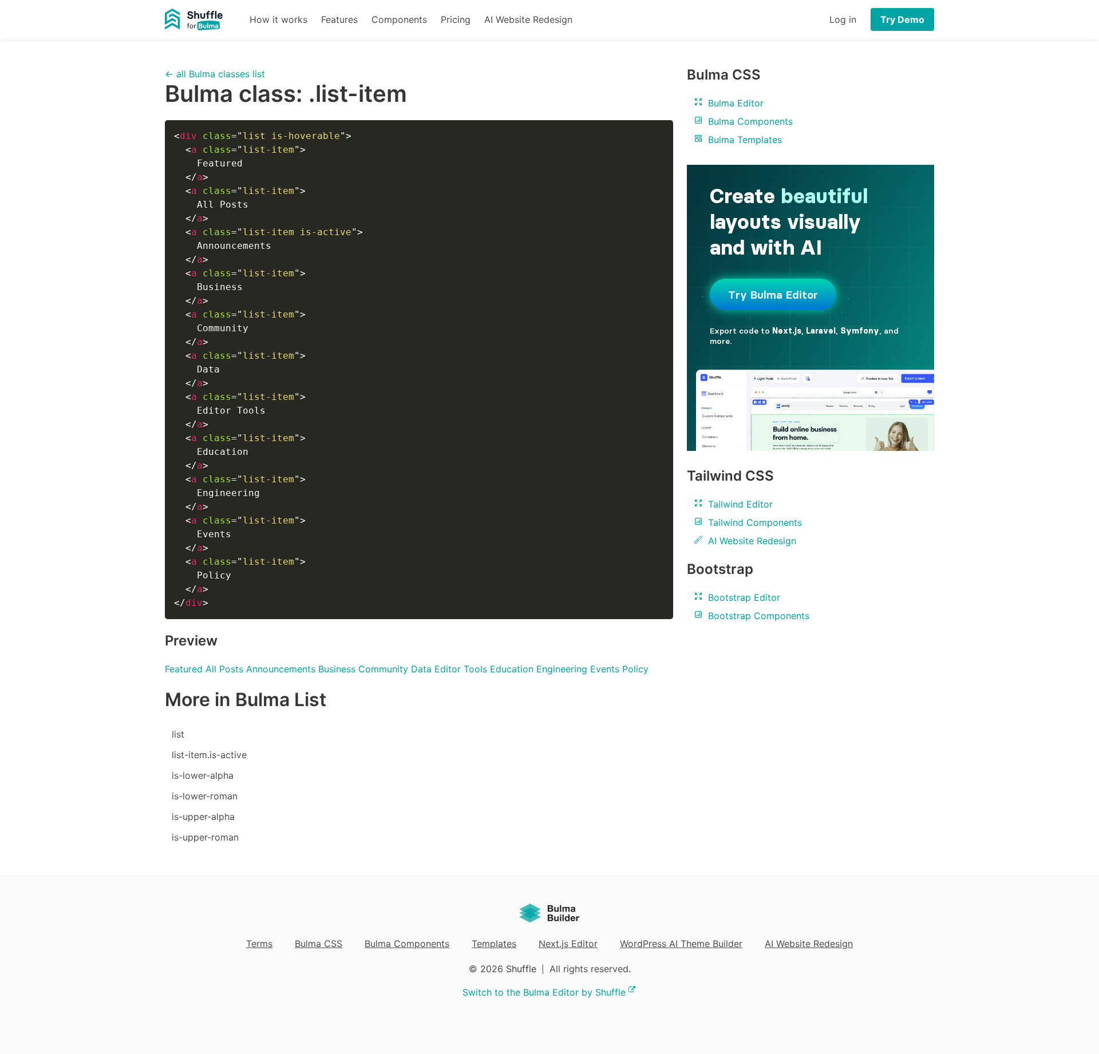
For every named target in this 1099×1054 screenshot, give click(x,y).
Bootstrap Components (757, 615)
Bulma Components (749, 121)
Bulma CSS (318, 943)
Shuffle (521, 968)
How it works (278, 19)
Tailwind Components (753, 522)
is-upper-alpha (203, 816)
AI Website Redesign (528, 19)
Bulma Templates (743, 139)
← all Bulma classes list (215, 74)
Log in (842, 19)
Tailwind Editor (739, 504)
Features (339, 19)
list (178, 734)
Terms (259, 943)
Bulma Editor (734, 103)
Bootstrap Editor (742, 597)
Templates (494, 943)
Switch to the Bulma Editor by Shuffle (544, 992)
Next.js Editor (568, 943)
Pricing (456, 19)
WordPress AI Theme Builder (681, 943)
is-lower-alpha (203, 775)
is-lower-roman (205, 796)
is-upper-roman (205, 837)
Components (399, 19)
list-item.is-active (209, 754)
